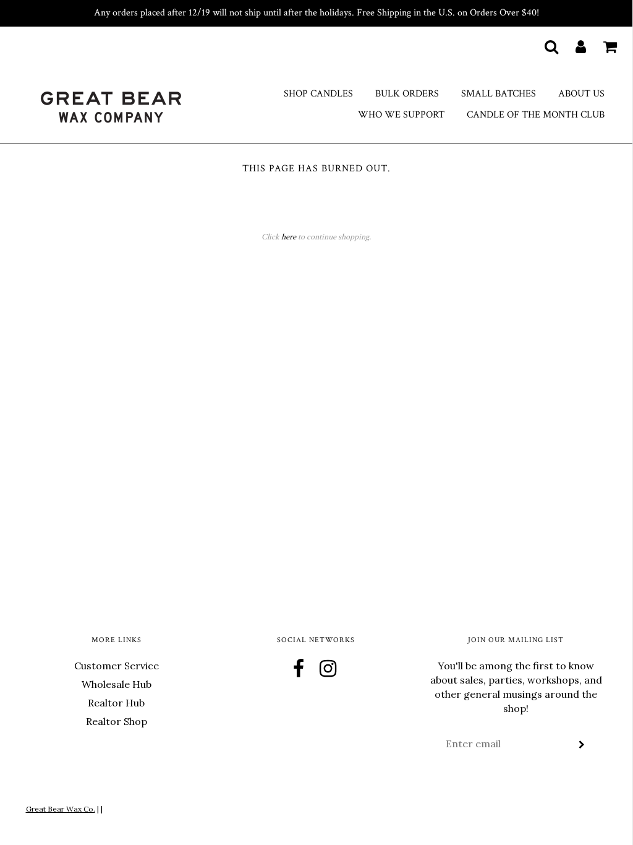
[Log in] (573, 46)
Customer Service (116, 665)
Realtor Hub (116, 703)
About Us (581, 93)
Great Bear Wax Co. (60, 808)
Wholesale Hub (116, 684)
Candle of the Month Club (536, 114)
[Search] (543, 46)
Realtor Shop (116, 721)
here (288, 236)
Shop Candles (318, 93)
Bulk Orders (407, 93)
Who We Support (401, 114)
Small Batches (498, 93)
